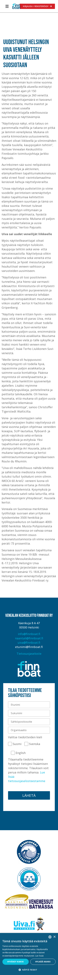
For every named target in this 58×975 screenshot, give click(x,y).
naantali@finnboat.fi (29, 638)
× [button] (54, 937)
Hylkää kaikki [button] (43, 961)
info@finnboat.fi (29, 634)
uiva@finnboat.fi (29, 642)
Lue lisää (39, 955)
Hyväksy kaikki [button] (15, 961)
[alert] (29, 954)
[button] (7, 6)
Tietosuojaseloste (29, 653)
